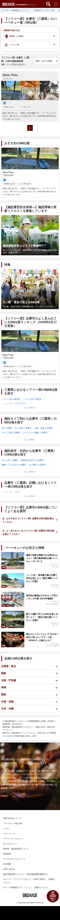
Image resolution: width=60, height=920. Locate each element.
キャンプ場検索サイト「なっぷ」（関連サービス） (26, 887)
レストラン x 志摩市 (11, 437)
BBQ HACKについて (12, 818)
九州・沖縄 (7, 708)
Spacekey (22, 903)
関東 (3, 673)
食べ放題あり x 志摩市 (35, 469)
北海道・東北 (8, 666)
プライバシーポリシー (13, 838)
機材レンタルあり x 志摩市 (14, 465)
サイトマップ (9, 833)
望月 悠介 (55, 566)
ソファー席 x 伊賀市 (32, 399)
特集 (3, 567)
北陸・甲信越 (8, 680)
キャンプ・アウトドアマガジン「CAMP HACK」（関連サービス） (29, 881)
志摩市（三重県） (17, 36)
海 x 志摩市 (7, 428)
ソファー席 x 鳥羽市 (11, 399)
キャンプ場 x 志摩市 (11, 432)
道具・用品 (6, 605)
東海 (3, 687)
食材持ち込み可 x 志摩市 (32, 460)
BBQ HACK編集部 (52, 604)
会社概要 (7, 864)
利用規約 (7, 854)
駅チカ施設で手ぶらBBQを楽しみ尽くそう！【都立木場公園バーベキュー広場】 (42, 617)
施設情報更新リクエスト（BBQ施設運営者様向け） (26, 874)
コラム (6, 828)
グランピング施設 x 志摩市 (35, 432)
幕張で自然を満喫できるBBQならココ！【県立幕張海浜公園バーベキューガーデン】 (42, 558)
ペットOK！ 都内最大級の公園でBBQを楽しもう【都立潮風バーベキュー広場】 (42, 578)
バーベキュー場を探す (13, 823)
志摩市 (19, 771)
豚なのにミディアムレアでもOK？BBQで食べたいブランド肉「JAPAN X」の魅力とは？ (42, 637)
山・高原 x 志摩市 (23, 428)
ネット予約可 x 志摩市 (12, 469)
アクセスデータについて (14, 859)
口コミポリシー (10, 844)
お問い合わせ (9, 869)
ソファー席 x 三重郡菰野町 (14, 403)
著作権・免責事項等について (16, 849)
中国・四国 (7, 701)
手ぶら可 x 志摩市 (10, 460)
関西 (3, 694)
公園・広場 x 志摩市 (43, 428)
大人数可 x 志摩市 (37, 465)
